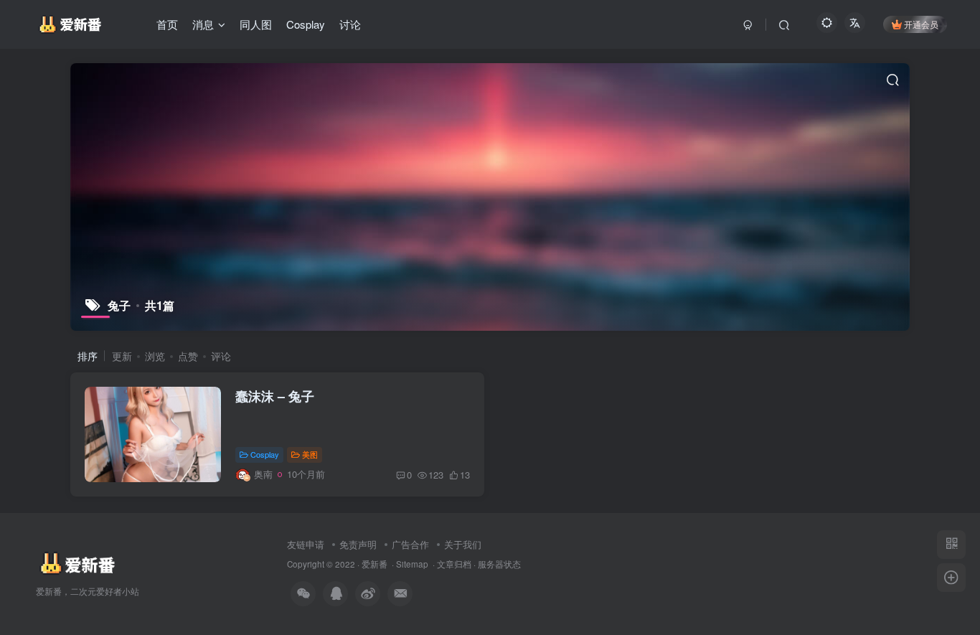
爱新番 (374, 564)
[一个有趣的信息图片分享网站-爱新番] (76, 563)
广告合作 (410, 544)
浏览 (155, 356)
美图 (310, 454)
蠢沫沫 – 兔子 (274, 396)
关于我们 (462, 544)
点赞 (188, 356)
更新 (122, 356)
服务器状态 (499, 564)
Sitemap (412, 564)
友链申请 (305, 544)
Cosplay (264, 454)
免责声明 (358, 544)
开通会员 (921, 24)
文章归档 (454, 564)
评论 (221, 356)
